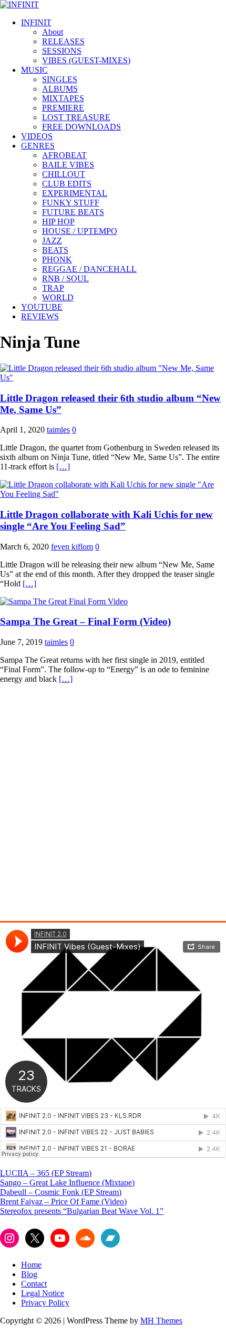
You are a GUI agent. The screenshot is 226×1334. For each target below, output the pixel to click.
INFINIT (36, 22)
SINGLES (59, 79)
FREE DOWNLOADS (81, 126)
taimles (58, 429)
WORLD (58, 297)
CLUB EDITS (66, 183)
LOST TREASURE (76, 117)
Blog (29, 1274)
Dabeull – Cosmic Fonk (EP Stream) (60, 1192)
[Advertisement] (113, 805)
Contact (34, 1283)
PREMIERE (63, 107)
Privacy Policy (45, 1302)
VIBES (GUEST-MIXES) (86, 60)
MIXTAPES (63, 98)
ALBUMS (60, 88)
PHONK (57, 259)
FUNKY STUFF (70, 202)
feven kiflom (72, 546)
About (52, 31)
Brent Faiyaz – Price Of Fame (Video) (63, 1201)
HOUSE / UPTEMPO (79, 231)
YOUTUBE (42, 306)
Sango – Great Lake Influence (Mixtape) (67, 1182)
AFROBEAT (64, 155)
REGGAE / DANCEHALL (89, 268)
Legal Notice (42, 1293)
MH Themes (161, 1320)
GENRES (38, 145)
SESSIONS (61, 50)
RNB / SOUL (65, 278)
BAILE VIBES (68, 164)
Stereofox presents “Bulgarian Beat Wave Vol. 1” (81, 1211)
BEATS (55, 250)
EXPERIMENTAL (74, 193)
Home (31, 1264)
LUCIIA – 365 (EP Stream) (45, 1173)
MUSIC (34, 69)
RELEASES (63, 41)
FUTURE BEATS (73, 212)
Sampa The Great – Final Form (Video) (85, 621)
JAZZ (52, 240)
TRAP (53, 287)
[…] (63, 466)
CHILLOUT (63, 174)
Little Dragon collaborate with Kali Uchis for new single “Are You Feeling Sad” (106, 520)
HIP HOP (58, 221)
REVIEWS (40, 316)
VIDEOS (37, 136)
